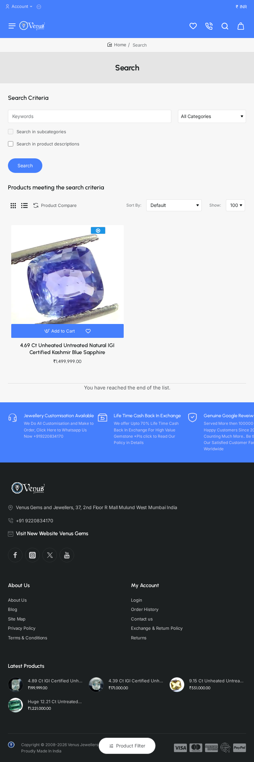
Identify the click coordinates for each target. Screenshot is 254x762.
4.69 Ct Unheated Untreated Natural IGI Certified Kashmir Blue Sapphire (67, 348)
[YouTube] (67, 555)
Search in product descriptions (47, 143)
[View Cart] (241, 25)
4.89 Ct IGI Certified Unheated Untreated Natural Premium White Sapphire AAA (55, 680)
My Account (145, 585)
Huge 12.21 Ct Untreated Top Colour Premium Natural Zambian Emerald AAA (55, 701)
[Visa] (180, 748)
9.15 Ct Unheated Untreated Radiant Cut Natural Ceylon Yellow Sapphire (216, 680)
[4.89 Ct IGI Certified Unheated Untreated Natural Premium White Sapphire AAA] (15, 684)
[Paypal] (239, 748)
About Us (19, 585)
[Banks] (226, 748)
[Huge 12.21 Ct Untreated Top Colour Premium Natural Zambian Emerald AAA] (15, 705)
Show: (215, 205)
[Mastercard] (196, 748)
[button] (60, 331)
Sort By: (133, 205)
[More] (39, 7)
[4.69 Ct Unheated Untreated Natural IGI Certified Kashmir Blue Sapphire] (67, 281)
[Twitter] (49, 555)
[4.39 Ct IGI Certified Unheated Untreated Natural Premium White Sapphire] (96, 684)
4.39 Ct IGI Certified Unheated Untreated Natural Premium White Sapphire (135, 680)
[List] (24, 205)
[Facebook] (15, 555)
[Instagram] (32, 555)
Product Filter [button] (130, 745)
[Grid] (13, 205)
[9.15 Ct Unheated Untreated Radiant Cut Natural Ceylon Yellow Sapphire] (177, 684)
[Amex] (211, 748)
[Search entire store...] (225, 25)
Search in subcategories (40, 131)
